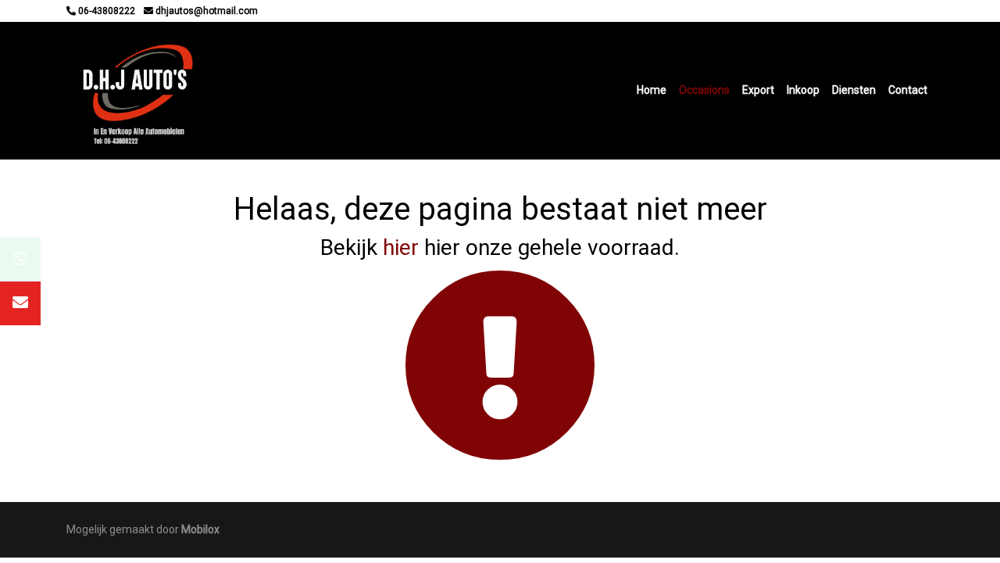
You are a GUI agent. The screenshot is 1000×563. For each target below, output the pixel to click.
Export (758, 90)
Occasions (704, 90)
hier (401, 247)
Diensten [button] (854, 90)
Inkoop (803, 90)
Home (651, 90)
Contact (907, 90)
